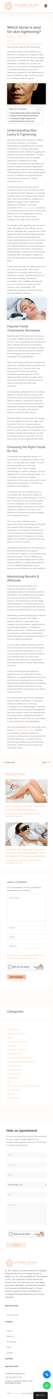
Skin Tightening (13, 1090)
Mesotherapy (12, 1078)
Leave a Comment (12, 814)
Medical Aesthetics (15, 1070)
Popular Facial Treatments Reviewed (24, 116)
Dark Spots (11, 1046)
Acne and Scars (13, 1029)
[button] (45, 6)
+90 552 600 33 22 (13, 1377)
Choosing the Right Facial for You (23, 118)
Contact (10, 1352)
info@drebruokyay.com (15, 1373)
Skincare (10, 1094)
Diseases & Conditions (16, 1050)
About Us (11, 1336)
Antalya (31, 730)
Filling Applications (15, 1054)
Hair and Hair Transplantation (19, 1058)
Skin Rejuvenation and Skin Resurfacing (23, 1086)
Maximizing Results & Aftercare (22, 121)
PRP (8, 1082)
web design (16, 1393)
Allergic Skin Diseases (16, 1033)
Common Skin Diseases (17, 1042)
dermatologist (29, 208)
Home (9, 1331)
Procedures (11, 1341)
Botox (9, 1038)
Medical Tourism (14, 1074)
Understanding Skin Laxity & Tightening (25, 113)
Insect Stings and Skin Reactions (21, 1062)
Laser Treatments (14, 1066)
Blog (9, 1347)
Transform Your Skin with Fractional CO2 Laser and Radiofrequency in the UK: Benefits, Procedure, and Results (25, 852)
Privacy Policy (12, 1315)
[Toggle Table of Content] (37, 109)
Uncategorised (13, 1098)
